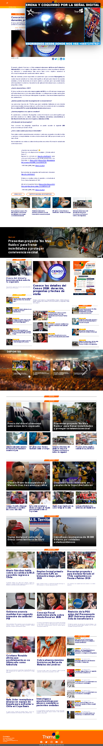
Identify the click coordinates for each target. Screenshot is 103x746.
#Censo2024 (34, 160)
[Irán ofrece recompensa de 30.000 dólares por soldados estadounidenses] (70, 641)
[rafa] (9, 331)
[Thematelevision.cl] (7, 3)
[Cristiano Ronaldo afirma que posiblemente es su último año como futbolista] (9, 321)
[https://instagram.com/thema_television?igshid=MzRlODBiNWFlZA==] (52, 742)
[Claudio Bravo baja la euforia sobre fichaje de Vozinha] (9, 342)
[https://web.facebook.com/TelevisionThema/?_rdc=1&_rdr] (41, 742)
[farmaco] (75, 332)
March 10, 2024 (40, 189)
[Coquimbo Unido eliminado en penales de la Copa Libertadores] (9, 310)
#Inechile (30, 186)
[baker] (70, 662)
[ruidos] (75, 310)
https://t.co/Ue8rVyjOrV (44, 156)
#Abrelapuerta (50, 160)
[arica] (75, 343)
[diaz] (9, 300)
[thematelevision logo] (51, 740)
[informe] (70, 652)
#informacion (25, 162)
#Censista (24, 186)
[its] (75, 321)
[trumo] (70, 704)
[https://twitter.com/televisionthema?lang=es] (46, 742)
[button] (17, 194)
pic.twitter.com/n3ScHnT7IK (38, 162)
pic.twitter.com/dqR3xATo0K (41, 186)
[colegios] (70, 715)
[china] (70, 673)
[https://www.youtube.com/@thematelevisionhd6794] (56, 742)
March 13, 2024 (40, 165)
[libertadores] (70, 683)
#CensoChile (42, 160)
